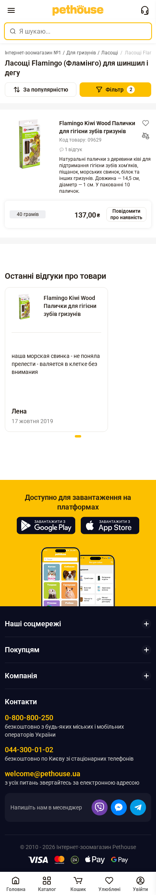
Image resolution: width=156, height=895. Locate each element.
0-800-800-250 (29, 717)
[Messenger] (119, 807)
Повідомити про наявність (126, 214)
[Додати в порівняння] (145, 136)
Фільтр (119, 89)
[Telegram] (138, 807)
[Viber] (100, 807)
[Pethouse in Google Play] (46, 525)
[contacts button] (145, 10)
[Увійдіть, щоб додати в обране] (145, 123)
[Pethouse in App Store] (110, 525)
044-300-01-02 (29, 749)
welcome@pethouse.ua (42, 773)
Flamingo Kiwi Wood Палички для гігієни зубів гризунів (97, 127)
